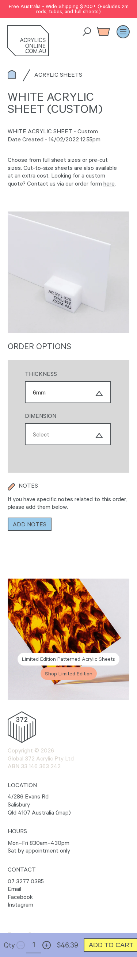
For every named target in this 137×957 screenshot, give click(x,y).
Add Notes (29, 524)
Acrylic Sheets (58, 74)
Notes (28, 485)
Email (14, 888)
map (63, 812)
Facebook (20, 896)
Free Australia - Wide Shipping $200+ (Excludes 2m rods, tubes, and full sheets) (69, 8)
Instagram (20, 904)
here (109, 183)
